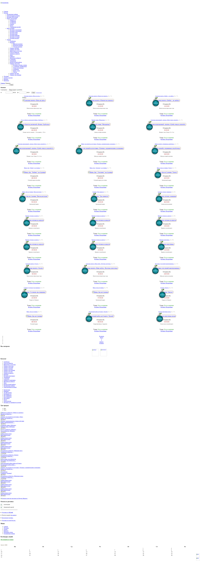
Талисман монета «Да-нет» (32, 263)
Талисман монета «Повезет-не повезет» (98, 96)
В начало (101, 336)
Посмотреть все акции (7, 539)
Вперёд (102, 342)
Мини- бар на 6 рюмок (98, 287)
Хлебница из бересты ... (7, 452)
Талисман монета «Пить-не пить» (32, 96)
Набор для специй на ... (7, 418)
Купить (30, 115)
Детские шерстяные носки (164, 311)
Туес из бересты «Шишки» (8, 431)
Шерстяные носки (5, 435)
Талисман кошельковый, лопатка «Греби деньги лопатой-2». (32, 144)
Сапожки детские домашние (164, 192)
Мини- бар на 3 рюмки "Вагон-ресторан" (32, 192)
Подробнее (36, 115)
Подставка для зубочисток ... (8, 460)
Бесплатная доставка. (7, 517)
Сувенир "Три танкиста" (98, 192)
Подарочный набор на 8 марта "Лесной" (98, 311)
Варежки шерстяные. (165, 239)
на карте (13, 515)
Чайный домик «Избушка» (8, 426)
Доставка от (7, 512)
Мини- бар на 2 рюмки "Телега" (164, 168)
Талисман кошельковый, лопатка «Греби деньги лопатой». (165, 120)
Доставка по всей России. (9, 520)
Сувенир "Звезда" (164, 287)
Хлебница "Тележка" (6, 473)
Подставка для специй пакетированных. (164, 263)
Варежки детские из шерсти (32, 215)
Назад (101, 337)
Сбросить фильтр (39, 92)
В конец (101, 343)
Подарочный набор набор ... (8, 464)
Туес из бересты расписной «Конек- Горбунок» (32, 120)
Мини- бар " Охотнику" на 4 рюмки (98, 168)
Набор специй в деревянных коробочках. (164, 144)
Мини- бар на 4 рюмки (32, 311)
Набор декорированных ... (8, 422)
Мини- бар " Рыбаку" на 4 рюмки (32, 168)
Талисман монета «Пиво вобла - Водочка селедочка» (98, 263)
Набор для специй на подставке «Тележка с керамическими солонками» (98, 144)
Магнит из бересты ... (6, 414)
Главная (3, 83)
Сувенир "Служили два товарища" (32, 287)
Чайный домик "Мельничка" (98, 120)
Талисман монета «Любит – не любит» (164, 96)
